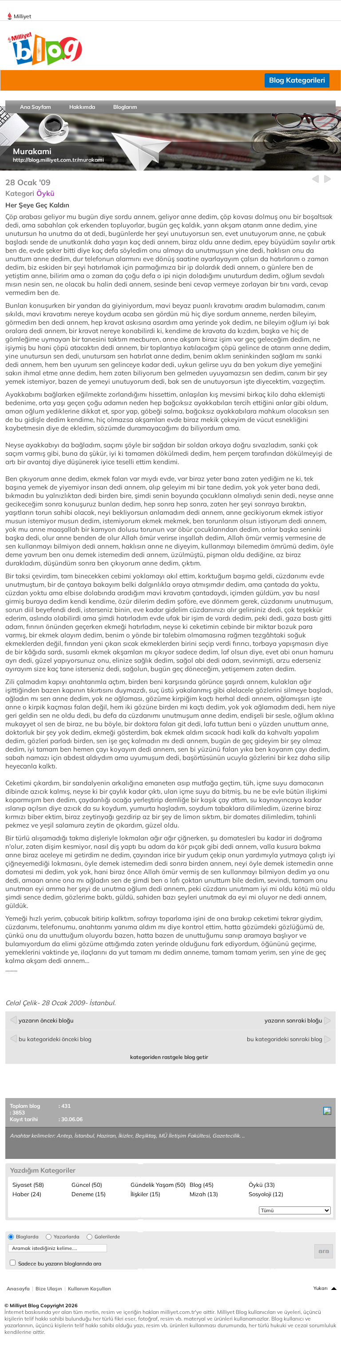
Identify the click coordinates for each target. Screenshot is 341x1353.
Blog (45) (202, 1184)
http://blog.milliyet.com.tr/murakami (58, 159)
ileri (327, 179)
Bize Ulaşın (49, 1288)
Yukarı (320, 1288)
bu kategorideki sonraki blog (284, 1039)
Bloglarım (125, 106)
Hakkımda (82, 106)
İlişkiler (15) (145, 1194)
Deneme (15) (88, 1194)
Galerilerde (107, 1237)
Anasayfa (18, 1288)
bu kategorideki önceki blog (55, 1039)
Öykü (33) (262, 1184)
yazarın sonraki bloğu (293, 1020)
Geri (315, 179)
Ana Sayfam (35, 106)
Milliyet (22, 16)
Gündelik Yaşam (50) (158, 1184)
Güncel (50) (86, 1184)
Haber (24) (26, 1194)
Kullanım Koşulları (89, 1288)
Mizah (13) (204, 1194)
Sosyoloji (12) (266, 1194)
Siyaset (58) (28, 1184)
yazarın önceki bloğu (46, 1020)
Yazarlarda (66, 1237)
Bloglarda (27, 1237)
